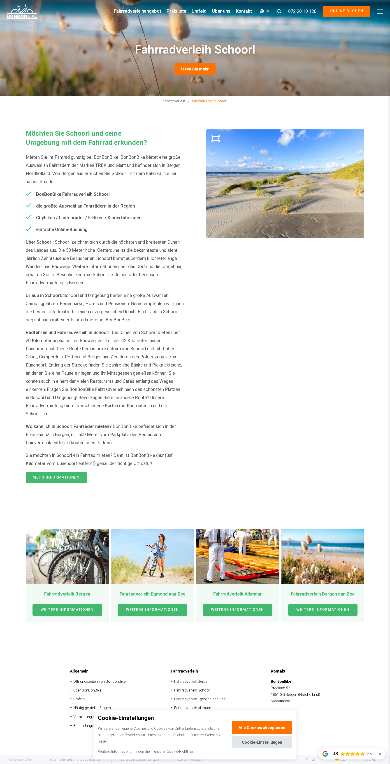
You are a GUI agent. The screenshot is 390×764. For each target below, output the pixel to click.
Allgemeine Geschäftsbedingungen (75, 759)
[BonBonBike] (22, 11)
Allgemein (79, 671)
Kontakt (244, 11)
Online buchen (346, 11)
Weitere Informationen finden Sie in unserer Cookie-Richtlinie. (146, 751)
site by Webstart (189, 759)
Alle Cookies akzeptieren (262, 727)
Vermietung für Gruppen (92, 717)
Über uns (221, 11)
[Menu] (380, 11)
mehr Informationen (56, 477)
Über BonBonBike (87, 690)
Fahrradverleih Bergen (191, 681)
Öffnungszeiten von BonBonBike (99, 681)
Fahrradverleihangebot (137, 11)
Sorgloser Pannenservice (140, 759)
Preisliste (176, 11)
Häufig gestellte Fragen (92, 708)
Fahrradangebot (86, 726)
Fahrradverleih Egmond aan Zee (200, 699)
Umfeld (199, 11)
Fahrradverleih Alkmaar (192, 708)
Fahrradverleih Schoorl (209, 101)
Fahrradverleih (174, 101)
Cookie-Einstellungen (262, 742)
